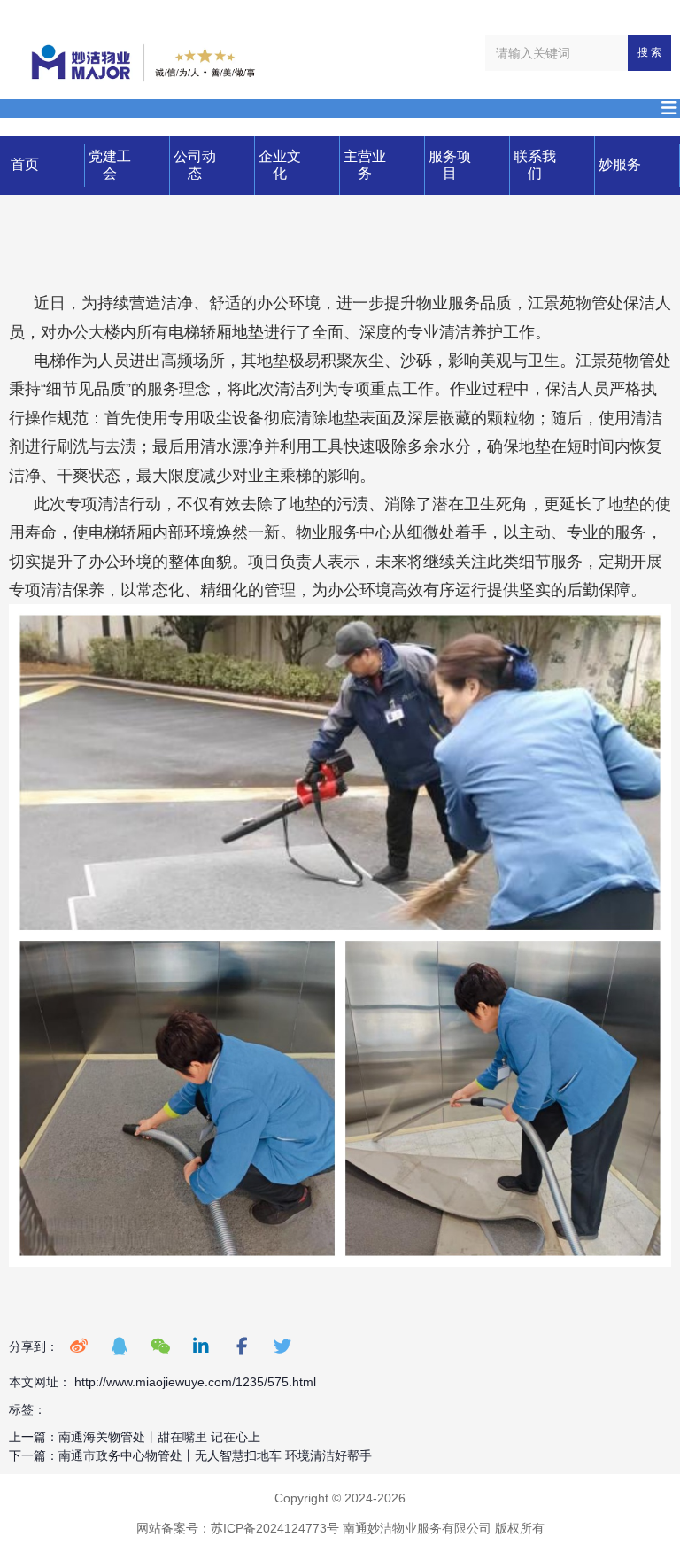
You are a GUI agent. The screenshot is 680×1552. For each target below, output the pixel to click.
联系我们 (535, 164)
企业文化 (280, 164)
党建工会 (110, 164)
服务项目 (450, 164)
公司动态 (195, 164)
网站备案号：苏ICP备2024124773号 (237, 1528)
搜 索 (649, 52)
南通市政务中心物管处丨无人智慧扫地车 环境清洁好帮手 (215, 1455)
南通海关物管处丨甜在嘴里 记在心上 (159, 1437)
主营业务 (365, 164)
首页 (25, 164)
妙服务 (620, 164)
